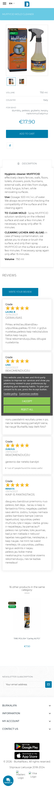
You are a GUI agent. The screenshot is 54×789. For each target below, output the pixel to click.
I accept (27, 401)
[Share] (10, 145)
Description (29, 163)
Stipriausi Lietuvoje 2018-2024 (27, 767)
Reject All (27, 409)
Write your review (20, 291)
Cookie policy (10, 393)
